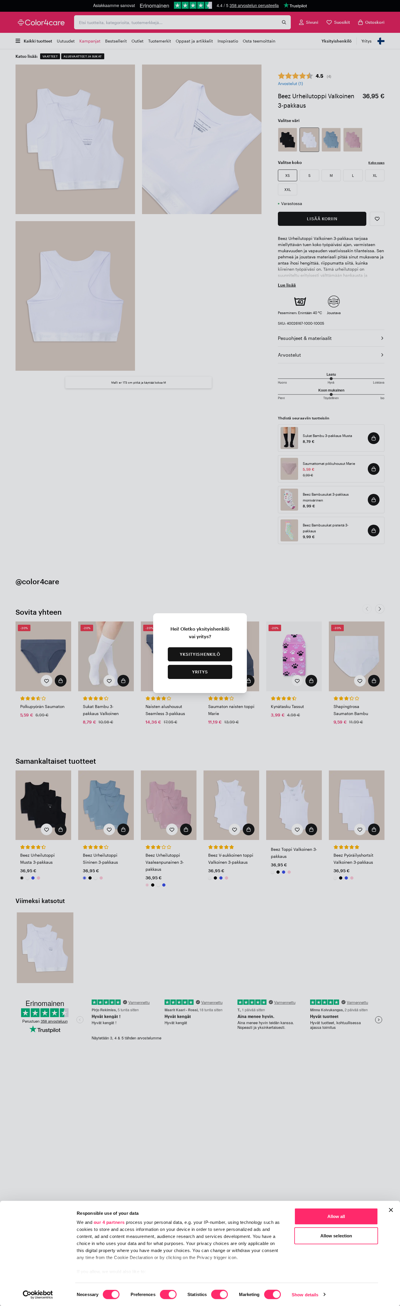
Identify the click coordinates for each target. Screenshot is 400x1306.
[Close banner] (391, 1210)
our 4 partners (109, 1222)
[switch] (168, 1295)
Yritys (200, 671)
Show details (305, 1294)
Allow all (336, 1216)
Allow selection (336, 1235)
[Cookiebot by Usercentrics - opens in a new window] (38, 1294)
